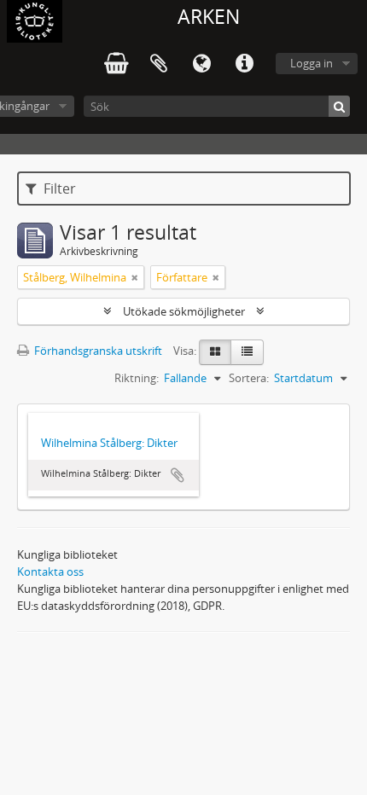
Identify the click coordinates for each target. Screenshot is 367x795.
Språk (201, 64)
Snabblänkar (244, 64)
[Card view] (215, 352)
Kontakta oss (50, 571)
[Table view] (247, 352)
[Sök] (339, 106)
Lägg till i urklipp (177, 475)
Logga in (311, 63)
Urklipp (158, 64)
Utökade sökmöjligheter (184, 311)
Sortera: (249, 378)
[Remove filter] (134, 277)
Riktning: (136, 378)
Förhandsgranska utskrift (97, 350)
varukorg (116, 64)
